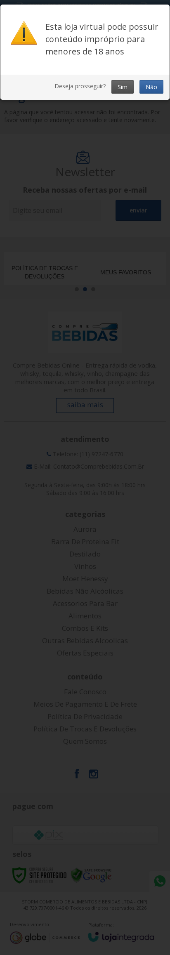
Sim (123, 87)
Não (151, 87)
